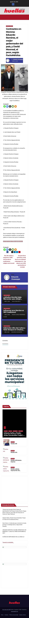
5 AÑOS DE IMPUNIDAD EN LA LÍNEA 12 (13, 536)
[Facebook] (7, 106)
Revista (12, 450)
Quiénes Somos (22, 614)
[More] (15, 106)
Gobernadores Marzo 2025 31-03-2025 (13, 241)
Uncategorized (9, 26)
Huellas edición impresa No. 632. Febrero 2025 (15, 470)
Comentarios (5, 343)
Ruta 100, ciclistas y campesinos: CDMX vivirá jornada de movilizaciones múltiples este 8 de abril (8, 259)
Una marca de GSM (6, 609)
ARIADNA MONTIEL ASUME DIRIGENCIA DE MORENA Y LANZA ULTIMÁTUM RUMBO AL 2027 (14, 531)
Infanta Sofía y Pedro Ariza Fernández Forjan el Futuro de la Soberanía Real (14, 436)
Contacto (6, 614)
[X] (10, 106)
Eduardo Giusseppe (18, 59)
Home (2, 614)
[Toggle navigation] (27, 17)
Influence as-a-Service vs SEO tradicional (13, 311)
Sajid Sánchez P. (16, 301)
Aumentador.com (14, 611)
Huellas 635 (14, 443)
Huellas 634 (14, 452)
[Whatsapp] (4, 106)
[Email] (13, 106)
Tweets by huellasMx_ (8, 542)
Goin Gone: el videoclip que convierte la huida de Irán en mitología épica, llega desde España (14, 525)
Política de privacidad (13, 614)
